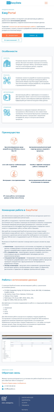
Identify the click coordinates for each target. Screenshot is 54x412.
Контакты (25, 410)
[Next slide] (50, 348)
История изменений (10, 40)
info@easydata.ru (9, 389)
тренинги (25, 405)
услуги (24, 403)
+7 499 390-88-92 (9, 386)
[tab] (15, 361)
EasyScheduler (27, 397)
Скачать (32, 35)
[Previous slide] (3, 348)
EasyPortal (26, 400)
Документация (13, 35)
